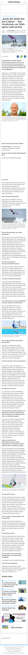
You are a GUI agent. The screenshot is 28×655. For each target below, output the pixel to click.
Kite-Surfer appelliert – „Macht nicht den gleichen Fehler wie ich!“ (9, 601)
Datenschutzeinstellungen (14, 651)
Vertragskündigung (17, 650)
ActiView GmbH (21, 653)
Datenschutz (12, 648)
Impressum (18, 648)
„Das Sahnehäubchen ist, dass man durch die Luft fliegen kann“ (10, 584)
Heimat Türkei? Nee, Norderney (9, 609)
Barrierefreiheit (8, 650)
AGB (7, 648)
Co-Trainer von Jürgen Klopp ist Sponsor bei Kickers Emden (9, 593)
